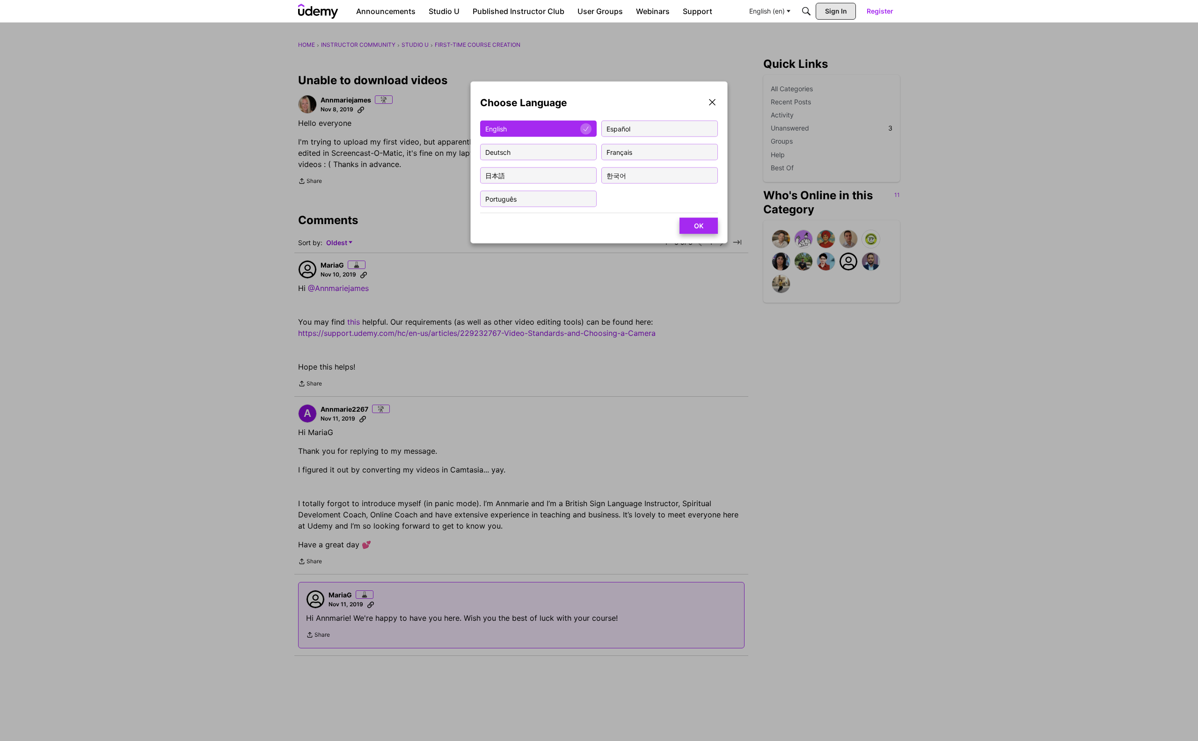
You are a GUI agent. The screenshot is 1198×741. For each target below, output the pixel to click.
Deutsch (498, 152)
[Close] (712, 103)
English (496, 128)
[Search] (806, 11)
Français (619, 152)
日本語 (495, 175)
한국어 (616, 175)
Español (618, 128)
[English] (318, 11)
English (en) (767, 11)
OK (698, 226)
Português (501, 199)
